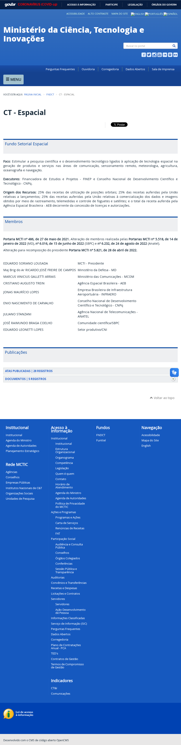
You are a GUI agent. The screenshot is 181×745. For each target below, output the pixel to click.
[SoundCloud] (165, 54)
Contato (60, 479)
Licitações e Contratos (65, 594)
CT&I (54, 688)
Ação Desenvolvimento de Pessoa (70, 611)
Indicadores (62, 680)
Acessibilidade (75, 13)
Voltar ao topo (163, 398)
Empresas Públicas (18, 482)
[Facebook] (143, 54)
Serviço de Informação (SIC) (69, 624)
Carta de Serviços (66, 523)
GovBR (9, 3)
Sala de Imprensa (163, 69)
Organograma (64, 457)
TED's (54, 653)
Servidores (62, 604)
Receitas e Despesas (64, 588)
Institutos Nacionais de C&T (24, 488)
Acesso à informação (81, 4)
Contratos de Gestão (64, 659)
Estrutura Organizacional (65, 450)
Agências (11, 472)
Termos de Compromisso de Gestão (67, 665)
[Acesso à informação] (18, 713)
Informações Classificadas (68, 618)
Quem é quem (64, 474)
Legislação (135, 4)
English (146, 446)
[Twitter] (149, 54)
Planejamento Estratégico (22, 451)
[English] (137, 13)
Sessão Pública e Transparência (66, 570)
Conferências (63, 563)
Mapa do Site (119, 13)
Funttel (101, 440)
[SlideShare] (170, 54)
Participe (112, 4)
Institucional (14, 435)
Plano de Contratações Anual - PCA (66, 646)
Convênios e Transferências (69, 583)
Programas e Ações (67, 517)
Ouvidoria (88, 69)
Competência (64, 463)
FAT (57, 533)
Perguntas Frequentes (60, 69)
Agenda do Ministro (68, 493)
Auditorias (57, 577)
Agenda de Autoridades (70, 498)
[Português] (154, 13)
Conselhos (12, 477)
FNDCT (50, 94)
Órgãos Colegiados (67, 558)
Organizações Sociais (19, 493)
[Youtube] (159, 54)
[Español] (171, 13)
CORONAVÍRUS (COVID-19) (37, 4)
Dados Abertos (135, 69)
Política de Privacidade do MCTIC (70, 505)
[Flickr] (175, 54)
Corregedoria (110, 69)
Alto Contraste (98, 13)
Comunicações (60, 694)
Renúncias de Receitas (69, 528)
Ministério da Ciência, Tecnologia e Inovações (73, 34)
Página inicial (32, 94)
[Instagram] (154, 54)
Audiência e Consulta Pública (69, 545)
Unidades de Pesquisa (20, 499)
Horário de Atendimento (64, 485)
